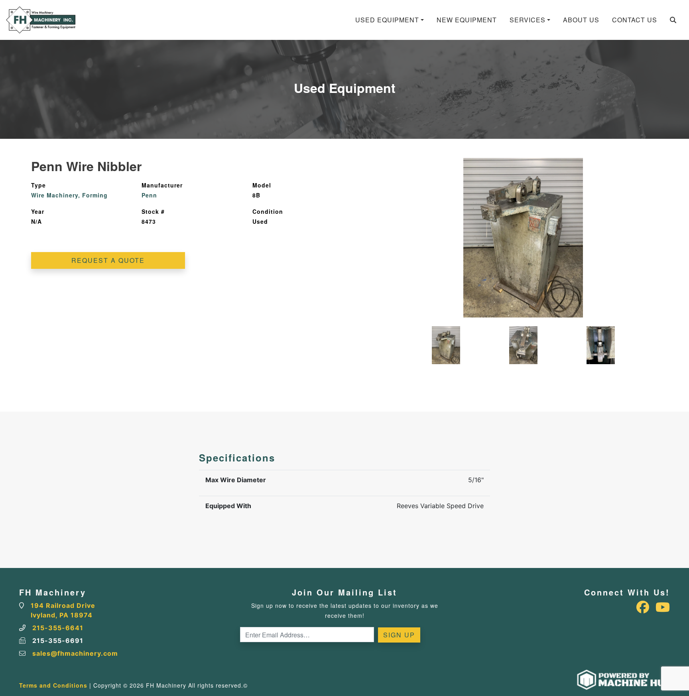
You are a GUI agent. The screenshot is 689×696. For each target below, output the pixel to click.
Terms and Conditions (53, 685)
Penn (149, 195)
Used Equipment (387, 19)
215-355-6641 (57, 628)
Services (527, 19)
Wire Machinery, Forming (69, 195)
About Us (581, 19)
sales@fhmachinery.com (75, 653)
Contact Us (634, 19)
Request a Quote (108, 260)
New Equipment (467, 19)
